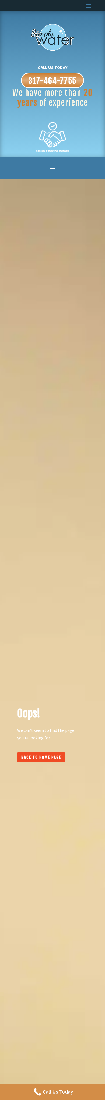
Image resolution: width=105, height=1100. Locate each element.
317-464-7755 (52, 80)
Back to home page (41, 757)
